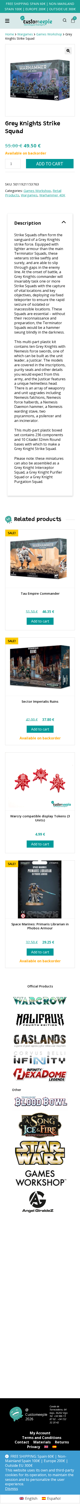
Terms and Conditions (41, 1437)
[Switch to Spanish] (54, 1446)
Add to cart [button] (40, 621)
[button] (68, 50)
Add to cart (49, 164)
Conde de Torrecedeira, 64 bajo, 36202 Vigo (59, 1409)
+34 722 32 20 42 (58, 1420)
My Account (40, 1433)
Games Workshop (37, 190)
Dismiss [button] (11, 1488)
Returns (62, 1442)
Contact (22, 1442)
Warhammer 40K (52, 195)
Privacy (33, 1446)
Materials (42, 1442)
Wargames (29, 195)
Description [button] (27, 223)
